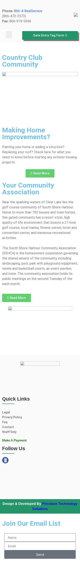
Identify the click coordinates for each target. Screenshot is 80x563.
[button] (9, 34)
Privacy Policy (12, 417)
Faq (4, 422)
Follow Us (13, 448)
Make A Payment (14, 440)
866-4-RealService (28, 11)
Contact (8, 427)
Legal (6, 412)
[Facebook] (5, 460)
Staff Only (9, 432)
